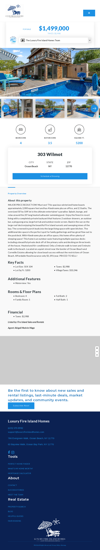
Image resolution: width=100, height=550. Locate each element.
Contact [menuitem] (12, 485)
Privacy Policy (56, 545)
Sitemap (63, 545)
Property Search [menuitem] (17, 507)
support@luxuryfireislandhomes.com (26, 432)
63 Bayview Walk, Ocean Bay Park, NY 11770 (31, 444)
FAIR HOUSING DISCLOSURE (46, 2)
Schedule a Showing (50, 176)
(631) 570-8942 (14, 20)
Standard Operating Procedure (64, 3)
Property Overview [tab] (17, 193)
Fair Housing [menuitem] (14, 521)
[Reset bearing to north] (97, 355)
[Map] (50, 360)
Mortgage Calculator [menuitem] (19, 473)
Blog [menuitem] (10, 511)
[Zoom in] (97, 348)
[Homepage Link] (14, 10)
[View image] (18, 108)
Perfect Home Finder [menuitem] (19, 464)
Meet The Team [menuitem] (15, 495)
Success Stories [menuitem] (16, 490)
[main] (50, 203)
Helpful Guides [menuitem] (15, 516)
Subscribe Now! (21, 405)
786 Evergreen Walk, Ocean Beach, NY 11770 (31, 438)
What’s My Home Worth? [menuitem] (20, 468)
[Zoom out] (97, 351)
